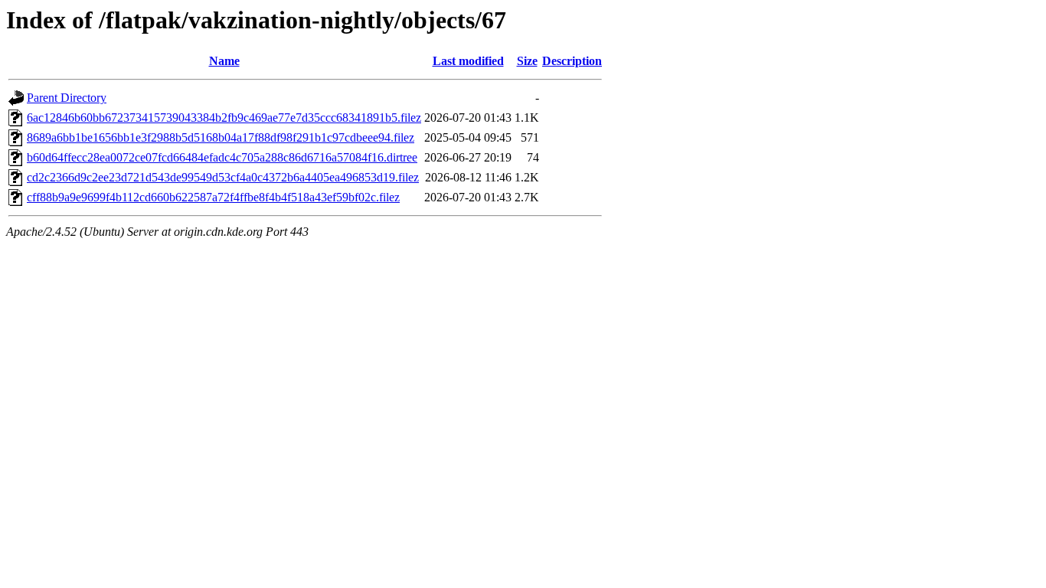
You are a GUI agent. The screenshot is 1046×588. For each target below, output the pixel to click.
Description (572, 60)
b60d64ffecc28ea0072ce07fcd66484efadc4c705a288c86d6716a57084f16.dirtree (222, 157)
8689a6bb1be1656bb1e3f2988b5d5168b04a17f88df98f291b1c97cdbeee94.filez (220, 137)
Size (527, 60)
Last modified (468, 60)
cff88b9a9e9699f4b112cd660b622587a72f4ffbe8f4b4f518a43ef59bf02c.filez (213, 197)
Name (224, 60)
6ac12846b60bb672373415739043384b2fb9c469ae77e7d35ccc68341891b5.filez (224, 117)
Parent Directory (66, 97)
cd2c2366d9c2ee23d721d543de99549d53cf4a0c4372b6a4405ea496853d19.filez (223, 177)
